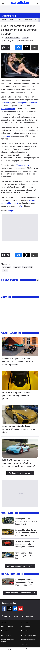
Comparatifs (28, 19)
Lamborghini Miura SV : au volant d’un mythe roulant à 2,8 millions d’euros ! (26, 532)
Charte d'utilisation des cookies (7, 640)
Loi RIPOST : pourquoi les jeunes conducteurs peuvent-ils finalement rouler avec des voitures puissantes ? (18, 463)
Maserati (7, 103)
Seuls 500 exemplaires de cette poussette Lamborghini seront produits (16, 395)
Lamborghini (9, 16)
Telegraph (12, 211)
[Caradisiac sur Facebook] (4, 609)
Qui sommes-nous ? (26, 626)
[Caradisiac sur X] (9, 609)
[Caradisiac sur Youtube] (20, 609)
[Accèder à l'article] (20, 346)
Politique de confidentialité (28, 635)
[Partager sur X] (27, 47)
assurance (6, 267)
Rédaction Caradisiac (7, 626)
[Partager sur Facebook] (19, 47)
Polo (22, 206)
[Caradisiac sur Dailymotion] (15, 609)
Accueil (3, 19)
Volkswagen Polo (8, 108)
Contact (3, 622)
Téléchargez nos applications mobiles (18, 616)
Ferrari (34, 103)
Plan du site (24, 631)
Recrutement (5, 631)
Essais (19, 19)
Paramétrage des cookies (28, 639)
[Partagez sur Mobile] (35, 47)
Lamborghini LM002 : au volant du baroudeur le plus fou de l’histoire (26, 521)
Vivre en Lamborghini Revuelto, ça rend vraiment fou (26, 555)
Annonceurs (24, 622)
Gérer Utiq (24, 644)
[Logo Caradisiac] (20, 4)
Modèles (11, 19)
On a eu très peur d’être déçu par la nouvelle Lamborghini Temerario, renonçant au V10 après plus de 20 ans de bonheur (25, 544)
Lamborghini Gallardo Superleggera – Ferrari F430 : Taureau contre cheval (24, 582)
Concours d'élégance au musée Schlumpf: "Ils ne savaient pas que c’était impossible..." (17, 361)
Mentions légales (6, 635)
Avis (36, 19)
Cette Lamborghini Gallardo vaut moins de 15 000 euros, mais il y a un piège (18, 429)
